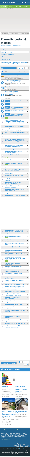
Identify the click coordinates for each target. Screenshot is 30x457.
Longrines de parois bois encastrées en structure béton (15, 136)
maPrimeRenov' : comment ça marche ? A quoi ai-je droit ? (13, 81)
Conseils (26, 6)
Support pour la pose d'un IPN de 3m (15, 291)
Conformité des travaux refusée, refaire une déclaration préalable (14, 115)
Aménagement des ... (7, 50)
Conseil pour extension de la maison (15, 323)
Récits (10, 6)
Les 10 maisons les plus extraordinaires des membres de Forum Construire (13, 93)
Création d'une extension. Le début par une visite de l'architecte (14, 240)
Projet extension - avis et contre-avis (15, 195)
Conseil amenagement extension (13, 314)
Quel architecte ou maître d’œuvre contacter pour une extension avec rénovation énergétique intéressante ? (14, 122)
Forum (3, 6)
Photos (18, 6)
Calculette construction (8, 450)
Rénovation (4, 57)
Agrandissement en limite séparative (14, 167)
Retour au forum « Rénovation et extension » (14, 62)
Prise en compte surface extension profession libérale (14, 247)
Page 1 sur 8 (21, 68)
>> (27, 68)
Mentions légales (22, 448)
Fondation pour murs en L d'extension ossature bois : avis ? (14, 270)
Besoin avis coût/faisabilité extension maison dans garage (13, 294)
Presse (18, 450)
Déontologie (23, 450)
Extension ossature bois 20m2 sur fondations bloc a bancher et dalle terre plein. (14, 231)
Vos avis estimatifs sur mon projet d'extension (14, 108)
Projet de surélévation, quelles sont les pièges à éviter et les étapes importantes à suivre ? (14, 288)
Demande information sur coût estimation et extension (13, 183)
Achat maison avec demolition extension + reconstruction (13, 326)
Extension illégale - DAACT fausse (14, 304)
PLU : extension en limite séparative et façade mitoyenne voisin (14, 170)
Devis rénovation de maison (12, 75)
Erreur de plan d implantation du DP (14, 284)
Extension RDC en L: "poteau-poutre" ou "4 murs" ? (13, 155)
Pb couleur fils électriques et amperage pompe (12, 298)
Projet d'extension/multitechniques (14, 126)
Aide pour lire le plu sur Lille (12, 193)
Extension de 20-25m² (16, 101)
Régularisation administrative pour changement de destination (14, 146)
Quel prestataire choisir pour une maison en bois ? (14, 277)
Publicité (9, 451)
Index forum (5, 33)
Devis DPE (5, 386)
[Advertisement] (15, 213)
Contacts (5, 448)
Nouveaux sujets (14, 33)
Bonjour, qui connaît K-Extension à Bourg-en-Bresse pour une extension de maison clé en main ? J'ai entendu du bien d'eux (15, 141)
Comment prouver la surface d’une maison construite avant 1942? (14, 129)
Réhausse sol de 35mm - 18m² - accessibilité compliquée (13, 152)
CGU (15, 450)
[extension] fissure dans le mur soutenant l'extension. (13, 186)
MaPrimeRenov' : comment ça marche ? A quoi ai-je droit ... (21, 389)
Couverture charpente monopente (14, 149)
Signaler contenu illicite (13, 448)
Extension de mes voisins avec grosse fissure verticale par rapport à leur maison (15, 258)
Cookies (21, 451)
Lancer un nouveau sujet (9, 68)
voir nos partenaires (4, 440)
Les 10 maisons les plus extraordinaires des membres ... (8, 414)
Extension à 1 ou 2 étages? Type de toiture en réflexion (14, 190)
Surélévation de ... (6, 59)
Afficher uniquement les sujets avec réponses (16, 71)
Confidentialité (15, 451)
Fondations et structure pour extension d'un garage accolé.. (13, 235)
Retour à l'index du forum (15, 63)
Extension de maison (7, 52)
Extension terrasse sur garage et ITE (14, 159)
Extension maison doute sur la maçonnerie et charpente (13, 320)
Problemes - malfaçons (7, 54)
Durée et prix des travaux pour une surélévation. (14, 111)
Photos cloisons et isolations (13, 86)
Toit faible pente (9, 173)
